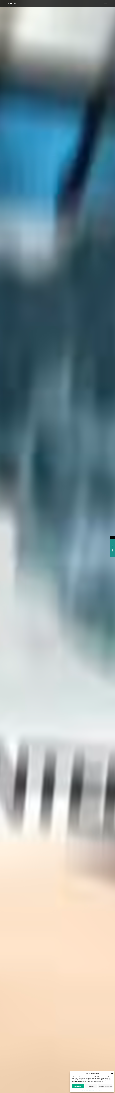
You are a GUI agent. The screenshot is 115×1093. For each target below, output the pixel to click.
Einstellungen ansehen (105, 1086)
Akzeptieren (78, 1086)
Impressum (100, 1090)
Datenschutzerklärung (93, 1090)
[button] (111, 1073)
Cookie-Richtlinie (85, 1090)
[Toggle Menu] (105, 3)
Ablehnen (91, 1086)
